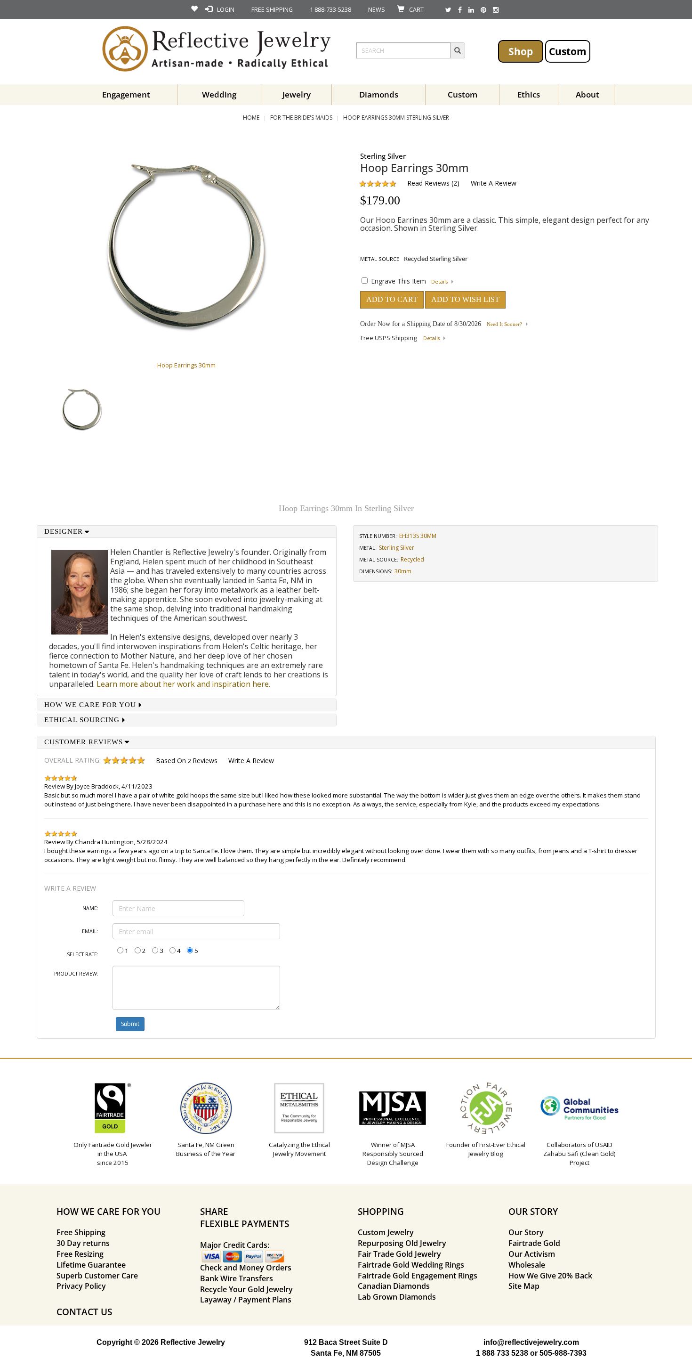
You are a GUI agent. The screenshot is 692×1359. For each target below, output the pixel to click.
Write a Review (493, 183)
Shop (520, 51)
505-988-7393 (563, 1353)
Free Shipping (80, 1232)
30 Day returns (83, 1243)
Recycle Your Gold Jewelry (246, 1289)
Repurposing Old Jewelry (402, 1243)
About (587, 94)
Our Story (526, 1232)
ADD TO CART (392, 299)
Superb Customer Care (97, 1275)
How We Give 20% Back (550, 1275)
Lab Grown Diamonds (397, 1297)
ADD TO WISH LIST (465, 299)
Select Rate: (82, 954)
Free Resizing (80, 1254)
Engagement (126, 94)
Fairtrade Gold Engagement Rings (417, 1275)
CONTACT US (84, 1312)
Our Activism (531, 1254)
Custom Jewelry (386, 1232)
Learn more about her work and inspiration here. (183, 684)
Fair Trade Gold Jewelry (399, 1254)
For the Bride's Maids (301, 118)
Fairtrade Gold (534, 1243)
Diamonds (378, 94)
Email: (90, 931)
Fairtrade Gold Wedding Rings (411, 1265)
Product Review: (76, 973)
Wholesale (526, 1265)
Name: (90, 908)
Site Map (523, 1286)
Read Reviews (428, 183)
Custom (568, 51)
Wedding (219, 94)
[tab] (187, 531)
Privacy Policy (81, 1286)
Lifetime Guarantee (91, 1265)
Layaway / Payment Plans (245, 1299)
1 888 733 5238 (502, 1353)
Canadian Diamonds (394, 1286)
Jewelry (296, 94)
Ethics (528, 94)
